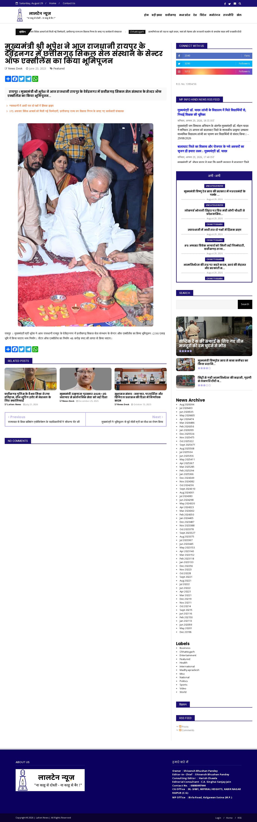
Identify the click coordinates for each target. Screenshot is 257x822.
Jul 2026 (186, 408)
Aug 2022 (186, 580)
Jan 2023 (186, 562)
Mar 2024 (187, 510)
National (185, 677)
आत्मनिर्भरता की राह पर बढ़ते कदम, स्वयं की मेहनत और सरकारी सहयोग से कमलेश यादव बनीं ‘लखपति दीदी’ (164, 31)
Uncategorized (215, 186)
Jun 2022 (185, 588)
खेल (239, 15)
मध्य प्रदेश (184, 15)
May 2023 (187, 547)
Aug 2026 (187, 404)
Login (218, 817)
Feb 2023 (187, 558)
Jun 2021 (186, 613)
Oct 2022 (185, 573)
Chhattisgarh (106, 31)
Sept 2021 (186, 610)
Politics (184, 681)
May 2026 (187, 415)
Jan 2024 (186, 518)
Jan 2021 (186, 621)
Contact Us (69, 3)
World (183, 692)
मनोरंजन (214, 15)
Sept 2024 (187, 488)
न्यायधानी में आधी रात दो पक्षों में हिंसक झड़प (31, 105)
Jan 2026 (186, 430)
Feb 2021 (186, 617)
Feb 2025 (187, 470)
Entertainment (188, 655)
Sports (183, 684)
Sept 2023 (187, 532)
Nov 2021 (186, 602)
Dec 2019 (186, 632)
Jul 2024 (186, 496)
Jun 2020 (186, 624)
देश (195, 15)
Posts (185, 726)
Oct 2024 (187, 485)
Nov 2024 (187, 481)
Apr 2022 (185, 591)
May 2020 (186, 628)
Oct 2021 (185, 606)
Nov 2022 (186, 569)
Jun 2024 (186, 500)
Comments (188, 730)
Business (185, 648)
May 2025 (187, 459)
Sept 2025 (187, 444)
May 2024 (187, 503)
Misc (182, 673)
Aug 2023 (187, 536)
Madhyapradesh (189, 670)
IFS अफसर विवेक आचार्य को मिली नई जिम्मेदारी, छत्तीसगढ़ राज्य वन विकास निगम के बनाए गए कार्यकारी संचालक (66, 111)
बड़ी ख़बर (157, 15)
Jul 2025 (186, 452)
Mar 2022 (186, 595)
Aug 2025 (187, 448)
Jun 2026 (186, 411)
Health (183, 662)
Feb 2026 (187, 426)
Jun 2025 (186, 455)
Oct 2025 (187, 441)
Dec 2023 (187, 522)
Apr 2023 (187, 551)
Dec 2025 (187, 433)
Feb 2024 (187, 514)
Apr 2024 (187, 507)
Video (183, 688)
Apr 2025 (187, 463)
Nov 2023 (187, 525)
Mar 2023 (187, 554)
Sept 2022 (186, 576)
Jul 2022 (185, 584)
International (187, 666)
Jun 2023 (186, 544)
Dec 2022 (186, 566)
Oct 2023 (187, 529)
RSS (239, 817)
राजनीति (228, 15)
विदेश (203, 15)
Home (52, 3)
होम (146, 15)
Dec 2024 (187, 478)
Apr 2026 (187, 419)
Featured (59, 68)
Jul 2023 (186, 540)
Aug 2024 (187, 492)
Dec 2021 (186, 599)
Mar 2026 (187, 422)
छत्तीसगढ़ (170, 15)
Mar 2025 (187, 466)
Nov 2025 (187, 437)
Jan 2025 (186, 474)
